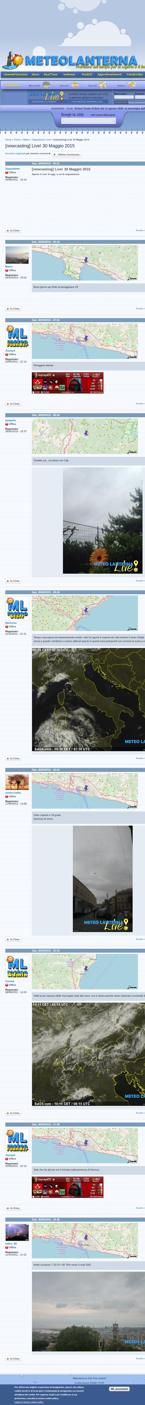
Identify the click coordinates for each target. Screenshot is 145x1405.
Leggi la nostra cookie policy (29, 1402)
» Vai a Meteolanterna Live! (86, 101)
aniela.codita (13, 792)
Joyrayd (10, 350)
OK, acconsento (119, 1389)
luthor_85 (11, 1243)
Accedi (9, 153)
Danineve (11, 622)
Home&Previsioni (15, 75)
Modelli (87, 75)
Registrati (121, 102)
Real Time (51, 75)
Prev (3, 85)
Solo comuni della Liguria (103, 114)
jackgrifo (10, 420)
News (36, 75)
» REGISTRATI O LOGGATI (43, 101)
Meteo (26, 139)
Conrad (9, 981)
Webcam (69, 75)
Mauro (9, 266)
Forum (17, 139)
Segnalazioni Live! (41, 139)
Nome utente (120, 93)
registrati (20, 153)
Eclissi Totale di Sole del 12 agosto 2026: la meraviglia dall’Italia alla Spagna (73, 108)
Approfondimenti (110, 75)
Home (8, 139)
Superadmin (12, 168)
